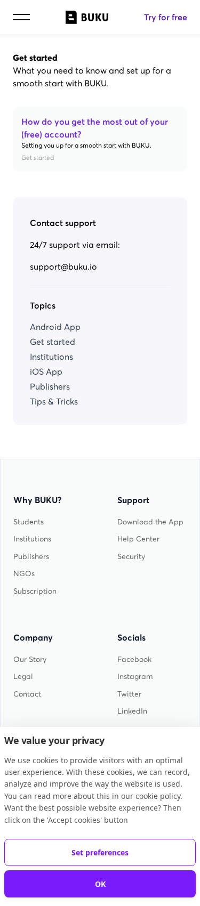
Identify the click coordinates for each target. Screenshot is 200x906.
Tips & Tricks (54, 401)
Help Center (138, 539)
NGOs (24, 573)
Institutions (51, 356)
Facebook (134, 659)
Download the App (150, 522)
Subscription (35, 591)
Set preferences (100, 852)
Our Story (29, 659)
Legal (23, 676)
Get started (52, 341)
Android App (55, 326)
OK (100, 884)
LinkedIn (132, 711)
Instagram (135, 676)
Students (28, 522)
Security (131, 556)
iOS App (46, 371)
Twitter (129, 694)
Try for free (165, 17)
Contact (27, 694)
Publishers (50, 386)
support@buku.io (63, 266)
